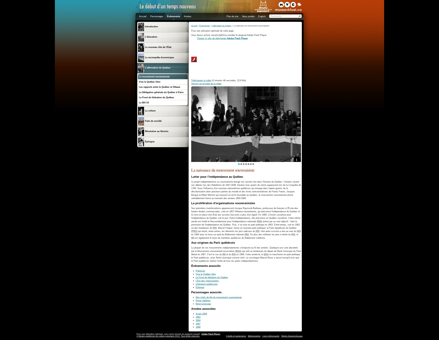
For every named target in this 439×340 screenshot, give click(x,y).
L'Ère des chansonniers (207, 281)
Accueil (194, 26)
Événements (204, 26)
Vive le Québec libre (206, 274)
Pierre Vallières (203, 300)
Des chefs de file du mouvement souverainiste (219, 297)
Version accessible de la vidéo (206, 83)
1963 (198, 317)
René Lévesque (203, 304)
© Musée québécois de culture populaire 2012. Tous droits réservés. (168, 336)
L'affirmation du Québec (222, 26)
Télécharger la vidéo (201, 80)
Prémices (200, 271)
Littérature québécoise (207, 284)
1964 (198, 320)
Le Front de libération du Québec (212, 277)
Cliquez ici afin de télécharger (222, 38)
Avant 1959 (201, 314)
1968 (198, 327)
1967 (198, 323)
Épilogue (200, 287)
